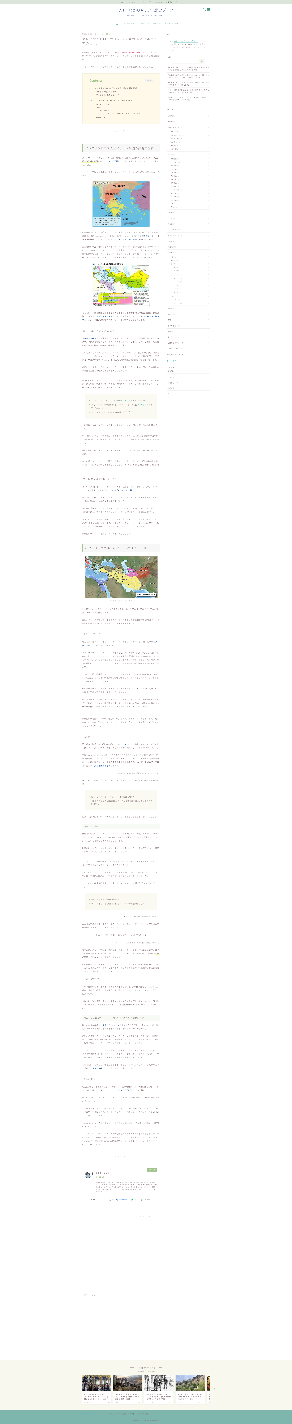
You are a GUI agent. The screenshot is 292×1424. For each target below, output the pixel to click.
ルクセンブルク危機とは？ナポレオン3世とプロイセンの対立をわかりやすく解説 (188, 98)
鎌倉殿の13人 (177, 135)
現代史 (172, 224)
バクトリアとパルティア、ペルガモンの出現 (114, 100)
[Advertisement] (127, 1253)
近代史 (172, 218)
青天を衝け (175, 149)
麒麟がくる (176, 145)
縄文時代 (175, 159)
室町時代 (175, 183)
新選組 (171, 247)
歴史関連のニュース (176, 343)
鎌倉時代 (175, 179)
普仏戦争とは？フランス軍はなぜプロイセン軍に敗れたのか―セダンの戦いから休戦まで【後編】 (188, 76)
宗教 (173, 257)
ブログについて (175, 348)
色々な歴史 (173, 326)
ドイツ (177, 285)
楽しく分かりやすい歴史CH (186, 41)
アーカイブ (172, 367)
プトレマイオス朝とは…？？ (108, 95)
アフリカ (175, 300)
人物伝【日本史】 (171, 23)
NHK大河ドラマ (175, 127)
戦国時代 (175, 186)
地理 (170, 331)
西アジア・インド (178, 303)
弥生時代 (175, 162)
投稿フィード (173, 383)
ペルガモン (100, 117)
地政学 (172, 121)
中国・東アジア (177, 296)
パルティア (100, 107)
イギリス (178, 292)
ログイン (171, 378)
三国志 (171, 308)
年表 (170, 320)
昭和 (173, 203)
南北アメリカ (176, 264)
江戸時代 (175, 193)
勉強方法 (157, 23)
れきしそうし (173, 361)
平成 (173, 207)
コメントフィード (174, 388)
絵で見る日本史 (175, 235)
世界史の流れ (143, 23)
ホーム (116, 23)
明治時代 (175, 197)
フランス (178, 282)
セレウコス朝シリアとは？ (107, 92)
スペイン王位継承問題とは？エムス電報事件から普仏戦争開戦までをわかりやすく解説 (188, 91)
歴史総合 (172, 116)
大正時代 (175, 200)
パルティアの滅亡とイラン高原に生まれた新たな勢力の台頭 (119, 113)
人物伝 (172, 314)
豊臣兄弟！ (175, 132)
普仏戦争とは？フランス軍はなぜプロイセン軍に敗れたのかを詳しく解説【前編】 (188, 83)
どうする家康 (176, 139)
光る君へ (175, 142)
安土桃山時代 (176, 190)
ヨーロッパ (112, 34)
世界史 (172, 252)
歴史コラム (173, 337)
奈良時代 (175, 169)
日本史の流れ (128, 23)
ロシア (177, 289)
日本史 (172, 154)
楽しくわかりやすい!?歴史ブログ (146, 10)
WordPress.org (174, 393)
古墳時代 (175, 166)
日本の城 (172, 241)
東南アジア (175, 260)
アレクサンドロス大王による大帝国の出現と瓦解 (116, 88)
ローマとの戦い (103, 110)
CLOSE (149, 80)
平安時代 (175, 176)
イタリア (178, 278)
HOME (84, 1414)
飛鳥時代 (175, 173)
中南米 (177, 267)
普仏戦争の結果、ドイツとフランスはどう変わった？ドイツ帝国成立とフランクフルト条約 (188, 68)
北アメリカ (178, 271)
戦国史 (172, 212)
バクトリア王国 (102, 104)
